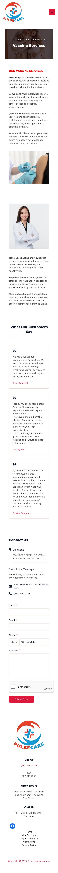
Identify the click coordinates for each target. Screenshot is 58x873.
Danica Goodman (21, 513)
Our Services (29, 835)
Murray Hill (18, 449)
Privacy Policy (29, 845)
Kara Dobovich (20, 383)
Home (29, 832)
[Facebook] (12, 826)
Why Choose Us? (29, 838)
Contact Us (29, 841)
